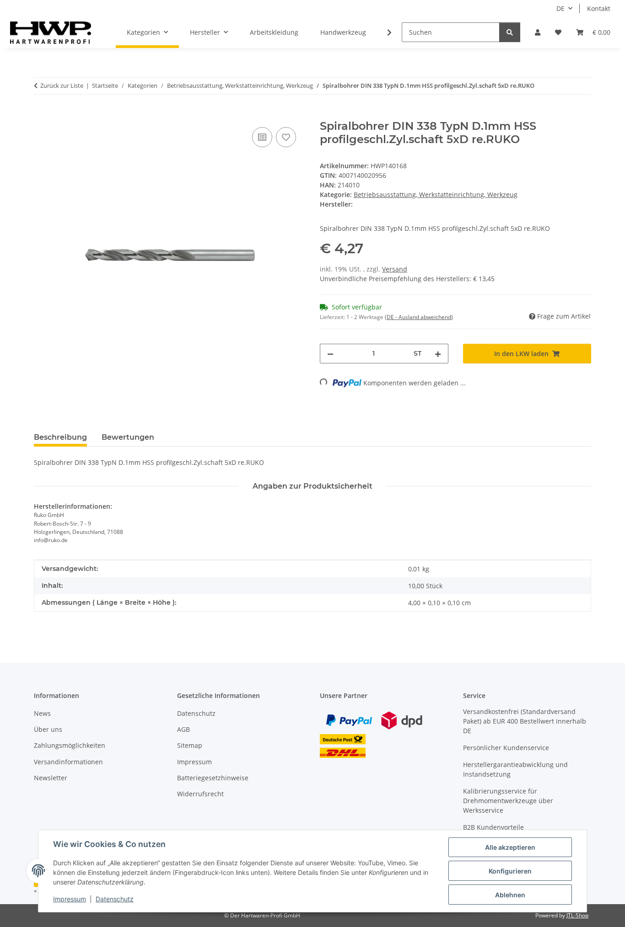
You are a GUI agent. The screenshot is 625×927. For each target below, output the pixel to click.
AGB (183, 729)
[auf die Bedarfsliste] (286, 137)
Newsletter (50, 777)
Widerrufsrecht (200, 793)
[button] (538, 32)
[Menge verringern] (330, 353)
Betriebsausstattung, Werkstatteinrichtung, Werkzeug (435, 194)
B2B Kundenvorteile (493, 827)
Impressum (69, 899)
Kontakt (598, 8)
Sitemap (189, 745)
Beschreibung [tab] (60, 437)
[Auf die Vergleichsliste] (262, 137)
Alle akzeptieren (510, 847)
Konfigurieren (510, 871)
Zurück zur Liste (61, 85)
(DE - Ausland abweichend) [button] (419, 317)
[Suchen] (509, 32)
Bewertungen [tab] (128, 437)
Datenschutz (115, 899)
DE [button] (560, 8)
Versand (394, 269)
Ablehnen (510, 895)
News (42, 713)
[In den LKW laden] (41, 115)
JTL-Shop (577, 915)
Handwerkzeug (343, 32)
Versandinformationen (68, 761)
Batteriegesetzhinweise (212, 777)
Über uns (48, 729)
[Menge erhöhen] (438, 353)
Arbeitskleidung (274, 32)
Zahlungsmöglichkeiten (69, 745)
